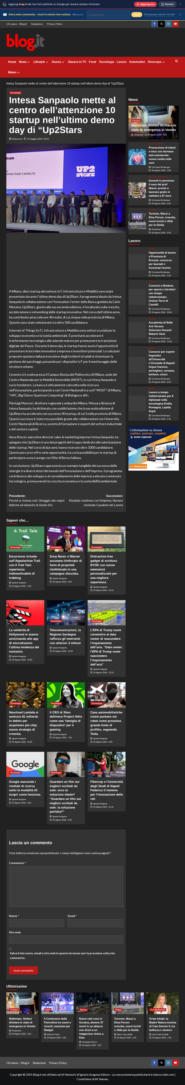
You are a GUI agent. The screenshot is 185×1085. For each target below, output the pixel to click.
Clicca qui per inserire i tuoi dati (159, 14)
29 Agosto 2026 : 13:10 (103, 672)
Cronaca (136, 121)
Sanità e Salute (156, 144)
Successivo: (96, 500)
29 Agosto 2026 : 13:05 (22, 742)
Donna (56, 61)
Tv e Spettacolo (157, 1010)
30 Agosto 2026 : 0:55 (62, 582)
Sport (47, 1010)
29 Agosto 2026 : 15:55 (63, 651)
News (23, 61)
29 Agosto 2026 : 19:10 (103, 590)
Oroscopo (155, 61)
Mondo (83, 1010)
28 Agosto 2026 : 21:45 (103, 807)
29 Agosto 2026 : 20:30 (162, 312)
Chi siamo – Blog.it (16, 23)
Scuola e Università (158, 177)
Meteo (12, 72)
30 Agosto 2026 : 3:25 (91, 1045)
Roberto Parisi (53, 1034)
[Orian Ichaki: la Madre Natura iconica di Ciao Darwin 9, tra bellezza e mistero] (163, 1003)
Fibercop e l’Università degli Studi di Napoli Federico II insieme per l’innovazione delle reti (106, 790)
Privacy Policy (54, 23)
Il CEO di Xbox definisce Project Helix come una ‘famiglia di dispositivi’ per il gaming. (66, 721)
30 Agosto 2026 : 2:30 (161, 275)
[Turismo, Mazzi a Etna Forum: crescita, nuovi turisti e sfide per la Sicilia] (137, 221)
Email (72, 915)
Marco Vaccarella (124, 1034)
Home (12, 61)
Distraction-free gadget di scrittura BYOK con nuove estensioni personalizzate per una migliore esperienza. (103, 569)
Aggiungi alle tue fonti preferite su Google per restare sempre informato (54, 4)
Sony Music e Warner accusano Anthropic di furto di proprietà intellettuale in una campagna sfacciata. (66, 565)
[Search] (176, 61)
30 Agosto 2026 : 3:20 (126, 1038)
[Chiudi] (180, 4)
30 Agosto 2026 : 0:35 (161, 233)
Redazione (37, 23)
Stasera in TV (77, 61)
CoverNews (84, 1079)
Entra (137, 14)
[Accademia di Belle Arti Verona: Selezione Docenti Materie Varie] (137, 330)
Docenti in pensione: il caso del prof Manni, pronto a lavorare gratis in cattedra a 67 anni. (162, 188)
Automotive (137, 61)
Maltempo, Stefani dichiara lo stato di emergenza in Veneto (22, 1022)
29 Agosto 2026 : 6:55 (102, 742)
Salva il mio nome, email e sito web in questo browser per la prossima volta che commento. (62, 955)
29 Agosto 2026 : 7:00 (62, 737)
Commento (17, 863)
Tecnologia (106, 61)
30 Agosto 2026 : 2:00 (161, 170)
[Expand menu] (29, 62)
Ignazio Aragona (19, 583)
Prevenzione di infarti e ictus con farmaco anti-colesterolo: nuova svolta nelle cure (162, 155)
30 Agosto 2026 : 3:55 (157, 135)
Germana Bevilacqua (161, 167)
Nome (14, 915)
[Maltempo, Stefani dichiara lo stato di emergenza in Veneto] (22, 1003)
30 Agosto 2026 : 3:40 (56, 1038)
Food (92, 61)
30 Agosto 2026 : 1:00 (21, 586)
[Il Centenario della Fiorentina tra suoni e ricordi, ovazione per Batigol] (57, 1003)
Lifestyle (39, 61)
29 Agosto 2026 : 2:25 (161, 419)
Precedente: (36, 500)
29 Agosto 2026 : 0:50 (62, 820)
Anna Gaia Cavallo (160, 1034)
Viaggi (118, 1010)
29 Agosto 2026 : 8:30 (161, 382)
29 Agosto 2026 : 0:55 (21, 803)
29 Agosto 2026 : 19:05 (22, 660)
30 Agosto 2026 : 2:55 (161, 1038)
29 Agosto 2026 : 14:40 (162, 341)
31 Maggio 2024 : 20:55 (38, 138)
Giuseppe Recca (89, 1042)
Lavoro (121, 61)
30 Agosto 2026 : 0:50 (161, 203)
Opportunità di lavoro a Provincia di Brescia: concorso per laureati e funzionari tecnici (162, 260)
